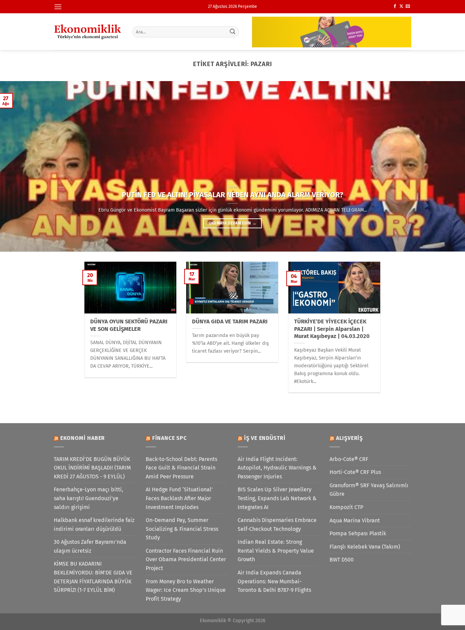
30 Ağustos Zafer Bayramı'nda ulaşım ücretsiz (90, 546)
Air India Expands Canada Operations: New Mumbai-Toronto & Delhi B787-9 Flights (274, 581)
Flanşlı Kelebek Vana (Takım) (365, 546)
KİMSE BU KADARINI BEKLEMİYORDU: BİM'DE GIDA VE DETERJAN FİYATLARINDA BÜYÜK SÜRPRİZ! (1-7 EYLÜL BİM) (93, 576)
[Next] (447, 166)
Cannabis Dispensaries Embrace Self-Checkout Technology (277, 524)
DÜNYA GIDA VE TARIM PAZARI (230, 321)
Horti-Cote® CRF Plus (355, 472)
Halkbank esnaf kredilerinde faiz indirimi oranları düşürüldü (94, 524)
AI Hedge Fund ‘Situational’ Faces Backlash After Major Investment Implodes (179, 498)
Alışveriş (349, 438)
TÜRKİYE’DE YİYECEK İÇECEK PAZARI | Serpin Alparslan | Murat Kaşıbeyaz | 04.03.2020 (332, 328)
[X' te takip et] (401, 6)
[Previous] (18, 166)
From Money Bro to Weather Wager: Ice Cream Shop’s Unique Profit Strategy (186, 590)
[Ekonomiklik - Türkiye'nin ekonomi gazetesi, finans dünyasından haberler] (88, 31)
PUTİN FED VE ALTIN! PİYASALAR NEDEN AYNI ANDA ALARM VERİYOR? (232, 194)
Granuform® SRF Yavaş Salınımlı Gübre (369, 489)
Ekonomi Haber (82, 438)
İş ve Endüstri (265, 438)
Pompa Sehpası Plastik (358, 533)
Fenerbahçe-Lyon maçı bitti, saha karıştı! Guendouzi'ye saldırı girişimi (88, 498)
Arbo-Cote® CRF (349, 459)
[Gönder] (233, 31)
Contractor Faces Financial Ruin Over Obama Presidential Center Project (186, 559)
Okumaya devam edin (233, 223)
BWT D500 (342, 559)
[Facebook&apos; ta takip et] (395, 6)
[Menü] (58, 6)
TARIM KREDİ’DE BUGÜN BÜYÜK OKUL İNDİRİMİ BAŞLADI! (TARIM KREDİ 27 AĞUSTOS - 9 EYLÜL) (92, 468)
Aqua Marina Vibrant (355, 520)
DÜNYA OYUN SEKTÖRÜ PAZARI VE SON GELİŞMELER (128, 325)
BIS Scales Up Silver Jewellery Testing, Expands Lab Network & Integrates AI (277, 498)
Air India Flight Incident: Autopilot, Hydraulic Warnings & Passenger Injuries (277, 468)
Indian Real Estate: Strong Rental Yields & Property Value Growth (276, 551)
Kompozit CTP (346, 507)
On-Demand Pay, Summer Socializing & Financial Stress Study (182, 529)
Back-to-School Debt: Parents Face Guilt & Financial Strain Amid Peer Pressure (181, 468)
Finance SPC (169, 438)
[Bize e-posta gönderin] (408, 6)
